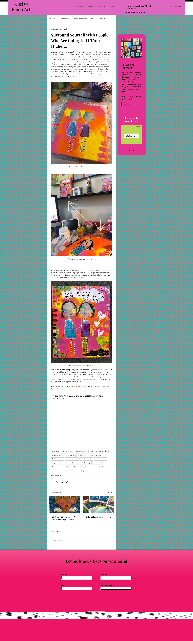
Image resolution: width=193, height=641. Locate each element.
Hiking (93, 18)
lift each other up (100, 459)
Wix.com (113, 615)
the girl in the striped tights (98, 451)
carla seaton (56, 451)
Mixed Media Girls (80, 18)
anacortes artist (68, 451)
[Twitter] (134, 150)
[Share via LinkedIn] (62, 482)
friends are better (72, 467)
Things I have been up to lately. (98, 517)
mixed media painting (77, 471)
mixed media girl (86, 459)
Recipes (102, 18)
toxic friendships (99, 463)
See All (110, 492)
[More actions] (111, 29)
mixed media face (87, 467)
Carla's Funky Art (21, 6)
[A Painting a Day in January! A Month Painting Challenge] (64, 504)
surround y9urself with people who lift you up (76, 463)
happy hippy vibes (58, 467)
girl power (71, 455)
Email (138, 126)
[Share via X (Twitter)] (57, 482)
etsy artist (55, 463)
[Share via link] (67, 482)
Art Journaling (64, 18)
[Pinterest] (180, 6)
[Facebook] (172, 6)
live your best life (57, 459)
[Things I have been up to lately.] (98, 504)
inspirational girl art (58, 455)
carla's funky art (82, 455)
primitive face (100, 467)
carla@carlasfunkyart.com (135, 12)
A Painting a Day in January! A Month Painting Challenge (64, 518)
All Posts (52, 18)
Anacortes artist (81, 451)
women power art (96, 455)
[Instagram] (176, 6)
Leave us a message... (107, 585)
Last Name (104, 574)
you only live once (71, 459)
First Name (64, 574)
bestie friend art (92, 471)
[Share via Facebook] (52, 482)
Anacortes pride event (59, 471)
